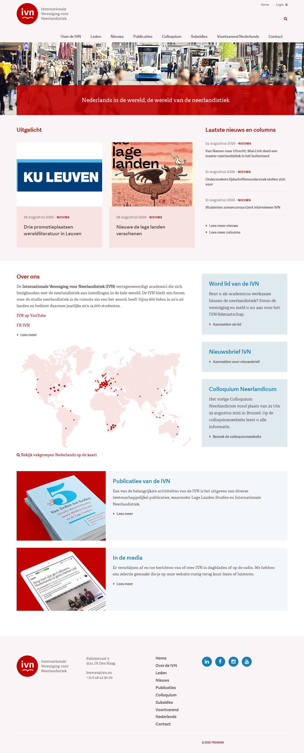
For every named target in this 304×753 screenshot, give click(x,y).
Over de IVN (71, 36)
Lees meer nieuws (223, 225)
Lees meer (28, 334)
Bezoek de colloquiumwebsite (237, 436)
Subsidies (199, 36)
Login (280, 5)
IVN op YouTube (31, 315)
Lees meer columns (224, 232)
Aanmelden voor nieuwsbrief (236, 361)
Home (265, 5)
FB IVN (23, 325)
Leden (95, 36)
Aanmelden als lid (227, 324)
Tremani (217, 742)
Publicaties (142, 36)
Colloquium (171, 36)
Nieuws (117, 36)
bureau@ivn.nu (99, 672)
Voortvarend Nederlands (238, 36)
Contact (276, 36)
